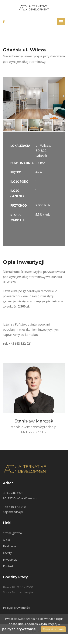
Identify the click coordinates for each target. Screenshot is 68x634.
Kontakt (8, 566)
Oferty (7, 553)
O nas (7, 539)
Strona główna (12, 533)
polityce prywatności (19, 629)
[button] (62, 80)
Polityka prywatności (16, 608)
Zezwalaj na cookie (53, 629)
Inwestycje (10, 559)
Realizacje (9, 546)
